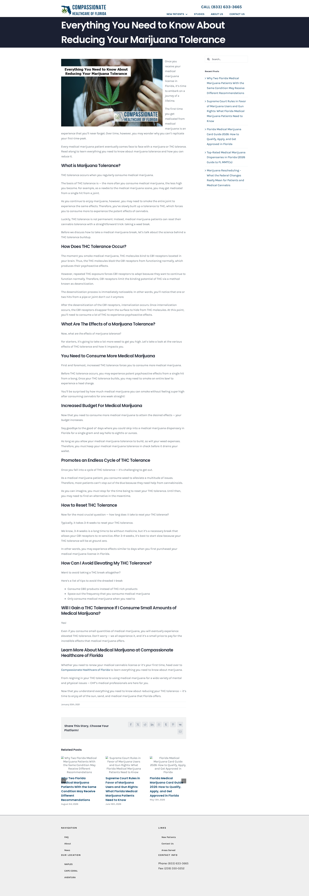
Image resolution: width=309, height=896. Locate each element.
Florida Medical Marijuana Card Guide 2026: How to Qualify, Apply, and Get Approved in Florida (166, 787)
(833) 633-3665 (178, 863)
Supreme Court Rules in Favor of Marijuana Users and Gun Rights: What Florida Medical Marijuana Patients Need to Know (226, 111)
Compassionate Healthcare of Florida (85, 670)
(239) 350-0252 (174, 868)
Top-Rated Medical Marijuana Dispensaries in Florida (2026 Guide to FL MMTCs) (226, 157)
